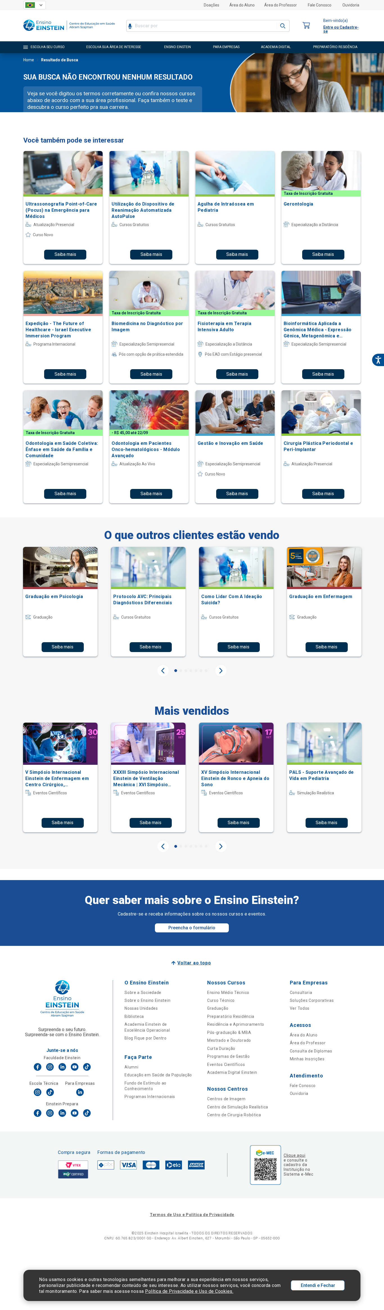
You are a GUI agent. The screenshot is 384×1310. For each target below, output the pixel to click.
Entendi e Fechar (318, 1285)
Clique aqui (294, 1155)
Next (221, 670)
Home (28, 60)
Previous (163, 670)
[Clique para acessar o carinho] (306, 26)
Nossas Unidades (141, 1008)
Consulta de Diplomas (311, 1051)
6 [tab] (201, 670)
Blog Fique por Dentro (146, 1038)
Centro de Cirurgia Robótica (234, 1115)
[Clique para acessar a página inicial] (69, 32)
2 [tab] (180, 670)
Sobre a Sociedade (143, 992)
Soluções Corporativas (312, 1000)
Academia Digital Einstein (232, 1072)
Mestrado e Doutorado (229, 1040)
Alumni (131, 1067)
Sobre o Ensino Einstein (147, 1000)
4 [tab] (190, 670)
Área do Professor (280, 5)
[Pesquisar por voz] (130, 25)
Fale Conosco (319, 5)
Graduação (217, 1008)
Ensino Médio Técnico (228, 992)
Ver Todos (300, 1008)
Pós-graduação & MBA (229, 1032)
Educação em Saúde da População (158, 1075)
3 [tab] (185, 670)
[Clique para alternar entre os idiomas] (34, 5)
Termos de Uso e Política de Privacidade (192, 1214)
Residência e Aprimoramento (235, 1024)
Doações (211, 5)
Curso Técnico (221, 1000)
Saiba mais (65, 254)
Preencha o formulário (191, 927)
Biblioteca (134, 1016)
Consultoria (301, 992)
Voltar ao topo (194, 963)
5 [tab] (196, 670)
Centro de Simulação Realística (237, 1107)
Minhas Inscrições (307, 1059)
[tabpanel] (60, 602)
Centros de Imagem (226, 1099)
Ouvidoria (350, 5)
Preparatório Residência (230, 1016)
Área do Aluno (242, 5)
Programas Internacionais (150, 1096)
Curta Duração (221, 1048)
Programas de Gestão (228, 1056)
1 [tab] (175, 670)
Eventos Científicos (226, 1064)
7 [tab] (206, 670)
